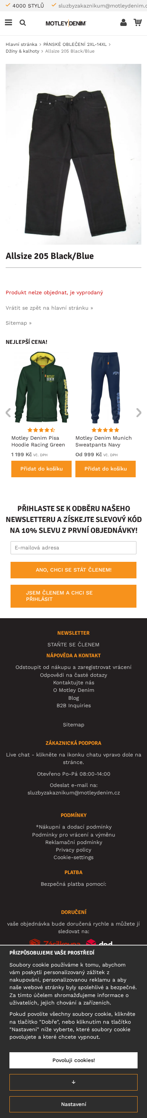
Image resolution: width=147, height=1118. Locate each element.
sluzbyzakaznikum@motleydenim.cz (74, 793)
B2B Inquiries (74, 705)
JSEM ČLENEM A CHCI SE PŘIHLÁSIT (59, 596)
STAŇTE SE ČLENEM (73, 644)
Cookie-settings (73, 857)
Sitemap (73, 725)
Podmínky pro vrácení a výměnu (73, 835)
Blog (73, 698)
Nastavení (73, 1104)
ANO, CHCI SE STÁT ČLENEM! (74, 570)
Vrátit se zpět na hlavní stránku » (49, 308)
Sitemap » (19, 323)
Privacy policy (73, 850)
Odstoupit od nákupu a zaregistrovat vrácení (73, 667)
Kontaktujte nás (73, 682)
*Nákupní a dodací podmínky (74, 827)
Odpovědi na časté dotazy (73, 675)
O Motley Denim (73, 690)
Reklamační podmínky (73, 842)
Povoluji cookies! (73, 1060)
